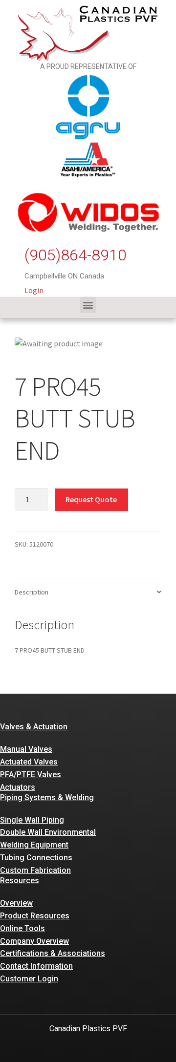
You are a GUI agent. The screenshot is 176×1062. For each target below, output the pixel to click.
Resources (19, 880)
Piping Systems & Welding (47, 797)
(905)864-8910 (75, 255)
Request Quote (91, 499)
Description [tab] (31, 592)
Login (34, 290)
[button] (88, 305)
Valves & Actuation (33, 726)
